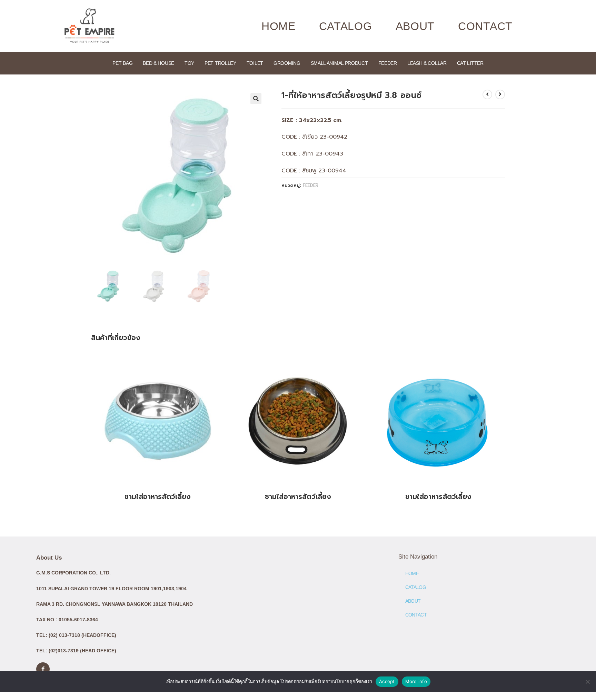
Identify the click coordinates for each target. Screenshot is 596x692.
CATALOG (345, 26)
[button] (255, 98)
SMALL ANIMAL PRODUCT (339, 63)
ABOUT (415, 26)
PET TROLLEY (220, 63)
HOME (278, 26)
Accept (387, 681)
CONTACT (485, 26)
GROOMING (287, 63)
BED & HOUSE (158, 63)
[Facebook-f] (43, 669)
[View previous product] (487, 94)
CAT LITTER (470, 63)
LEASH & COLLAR (427, 63)
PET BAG (122, 63)
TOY (189, 63)
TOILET (255, 63)
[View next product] (500, 94)
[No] (587, 681)
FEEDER (387, 63)
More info (416, 681)
